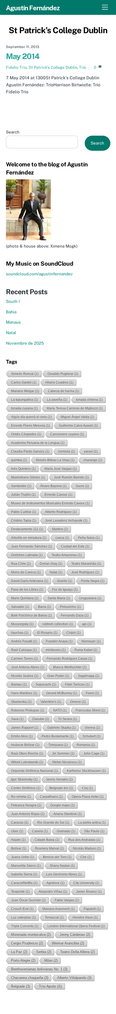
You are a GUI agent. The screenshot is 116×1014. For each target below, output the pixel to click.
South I (13, 301)
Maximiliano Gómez (28, 477)
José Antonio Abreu (27, 667)
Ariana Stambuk (67, 814)
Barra (44, 607)
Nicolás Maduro (87, 848)
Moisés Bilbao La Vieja (55, 460)
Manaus (13, 322)
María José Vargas (61, 469)
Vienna (92, 727)
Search (12, 132)
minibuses (56, 650)
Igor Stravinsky (24, 779)
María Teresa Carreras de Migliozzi (75, 408)
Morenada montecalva (31, 935)
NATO (60, 710)
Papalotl (92, 909)
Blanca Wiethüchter (70, 667)
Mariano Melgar (25, 391)
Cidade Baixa (47, 840)
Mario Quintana (25, 598)
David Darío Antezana (29, 581)
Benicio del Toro (57, 857)
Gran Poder (58, 676)
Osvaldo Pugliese (62, 374)
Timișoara (58, 745)
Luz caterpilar (23, 917)
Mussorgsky (22, 624)
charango (92, 460)
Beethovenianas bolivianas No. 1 (39, 969)
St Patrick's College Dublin (53, 67)
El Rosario (47, 633)
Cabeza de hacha (63, 391)
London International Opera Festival (76, 926)
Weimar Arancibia (68, 943)
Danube (40, 719)
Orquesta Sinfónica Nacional (34, 771)
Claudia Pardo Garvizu (30, 451)
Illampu (19, 684)
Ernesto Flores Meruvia (30, 425)
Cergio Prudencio (27, 943)
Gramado (66, 831)
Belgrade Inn (61, 788)
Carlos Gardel (23, 382)
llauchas (19, 633)
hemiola (66, 451)
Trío (82, 67)
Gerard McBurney (61, 693)
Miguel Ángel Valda (77, 417)
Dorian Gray (51, 564)
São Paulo (94, 831)
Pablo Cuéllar (23, 512)
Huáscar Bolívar (25, 745)
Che (85, 857)
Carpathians (51, 797)
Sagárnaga (88, 676)
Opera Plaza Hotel (88, 797)
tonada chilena (89, 400)
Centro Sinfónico (25, 788)
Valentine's (50, 702)
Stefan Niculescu (67, 762)
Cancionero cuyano (67, 434)
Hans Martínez (24, 693)
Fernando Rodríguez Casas (69, 658)
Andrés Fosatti (24, 641)
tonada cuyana (24, 408)
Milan (51, 960)
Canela (40, 831)
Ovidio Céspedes (26, 434)
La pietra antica (92, 822)
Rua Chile (21, 564)
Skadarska (21, 702)
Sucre (82, 486)
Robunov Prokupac (27, 710)
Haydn (18, 840)
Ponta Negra (92, 581)
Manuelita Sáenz (26, 866)
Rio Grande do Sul (53, 822)
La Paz (19, 952)
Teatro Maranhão (86, 564)
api (86, 624)
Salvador (20, 607)
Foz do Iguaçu (65, 589)
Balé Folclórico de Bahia (31, 615)
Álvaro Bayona (53, 486)
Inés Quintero (23, 469)
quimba (19, 460)
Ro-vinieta (21, 797)
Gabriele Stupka (61, 727)
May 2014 (23, 56)
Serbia (43, 952)
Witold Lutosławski (27, 762)
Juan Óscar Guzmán (28, 900)
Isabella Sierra (24, 874)
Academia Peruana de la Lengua (37, 443)
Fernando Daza (74, 615)
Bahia (11, 312)
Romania (86, 745)
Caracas (19, 822)
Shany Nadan (62, 866)
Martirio (60, 529)
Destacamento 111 (27, 529)
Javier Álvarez (89, 891)
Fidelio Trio (16, 67)
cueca (62, 538)
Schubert (92, 736)
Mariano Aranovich (58, 909)
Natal (11, 332)
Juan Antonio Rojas (28, 814)
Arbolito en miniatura (28, 538)
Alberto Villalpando (74, 978)
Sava (17, 719)
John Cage (93, 753)
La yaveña (57, 400)
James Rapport (24, 727)
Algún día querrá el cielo (31, 417)
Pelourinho (70, 607)
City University (86, 883)
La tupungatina (24, 400)
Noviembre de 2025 (25, 343)
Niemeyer (91, 641)
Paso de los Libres (27, 589)
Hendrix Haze (85, 917)
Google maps (62, 805)
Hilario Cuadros (59, 382)
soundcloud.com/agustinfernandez (39, 274)
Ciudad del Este (75, 546)
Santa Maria (58, 598)
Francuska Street (90, 710)
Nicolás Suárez (24, 676)
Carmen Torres (24, 658)
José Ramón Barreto (71, 477)
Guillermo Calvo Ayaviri (78, 425)
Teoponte (20, 891)
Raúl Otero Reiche (27, 753)
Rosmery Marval (49, 848)
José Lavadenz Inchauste (66, 520)
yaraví (91, 451)
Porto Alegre (23, 960)
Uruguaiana (90, 598)
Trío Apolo (50, 986)
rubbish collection (57, 624)
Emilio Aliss (22, 736)
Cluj (87, 788)
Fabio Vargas (67, 900)
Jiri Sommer (63, 753)
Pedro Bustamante (58, 736)
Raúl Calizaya (24, 650)
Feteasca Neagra (26, 805)
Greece (78, 702)
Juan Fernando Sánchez (31, 546)
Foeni (92, 693)
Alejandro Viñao (53, 891)
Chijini (73, 633)
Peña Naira (89, 538)
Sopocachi (46, 684)
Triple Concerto (25, 926)
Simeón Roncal (25, 374)
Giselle (64, 581)
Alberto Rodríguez (61, 512)
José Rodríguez (85, 572)
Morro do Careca (26, 572)
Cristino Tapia (23, 520)
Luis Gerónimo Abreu (64, 874)
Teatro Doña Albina (77, 952)
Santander (21, 486)
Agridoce (55, 883)
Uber (17, 831)
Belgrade (20, 986)
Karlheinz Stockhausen (86, 771)
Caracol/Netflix (24, 883)
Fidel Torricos (77, 684)
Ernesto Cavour (58, 494)
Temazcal (54, 917)
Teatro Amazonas (67, 555)
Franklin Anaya (59, 641)
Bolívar (18, 848)
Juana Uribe (22, 857)
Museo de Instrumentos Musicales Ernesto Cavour (50, 503)
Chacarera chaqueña (29, 978)
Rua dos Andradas (84, 840)
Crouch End (22, 909)
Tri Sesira (67, 719)
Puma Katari (85, 650)
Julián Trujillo (23, 494)
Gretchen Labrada (27, 555)
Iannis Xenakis (59, 779)
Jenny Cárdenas (75, 935)
